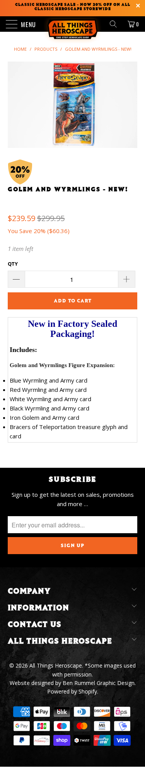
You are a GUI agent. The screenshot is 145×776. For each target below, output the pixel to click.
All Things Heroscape (55, 665)
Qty (13, 263)
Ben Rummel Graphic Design (99, 683)
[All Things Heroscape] (72, 24)
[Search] (116, 24)
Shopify (87, 691)
